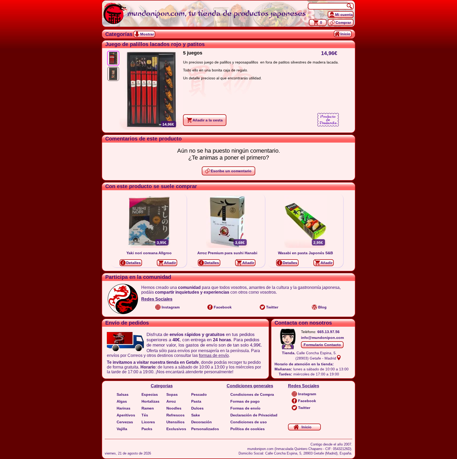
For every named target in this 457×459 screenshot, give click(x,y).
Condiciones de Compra (252, 394)
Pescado (199, 394)
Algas (122, 401)
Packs (146, 429)
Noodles (173, 408)
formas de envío (214, 355)
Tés (144, 415)
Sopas (172, 394)
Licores (148, 422)
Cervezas (125, 422)
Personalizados (205, 429)
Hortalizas (150, 401)
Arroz (171, 401)
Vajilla (122, 429)
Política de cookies (247, 429)
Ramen (147, 408)
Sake (195, 415)
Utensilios (175, 422)
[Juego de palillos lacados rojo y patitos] (113, 58)
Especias (149, 394)
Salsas (123, 394)
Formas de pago (245, 401)
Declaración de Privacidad (253, 415)
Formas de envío (245, 408)
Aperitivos (126, 415)
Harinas (123, 408)
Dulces (197, 408)
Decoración (201, 422)
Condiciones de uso (248, 422)
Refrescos (175, 415)
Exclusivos (176, 429)
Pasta (196, 401)
